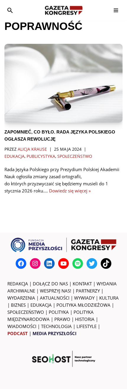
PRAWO (62, 319)
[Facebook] (21, 263)
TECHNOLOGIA (56, 326)
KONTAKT (82, 284)
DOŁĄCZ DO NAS (50, 284)
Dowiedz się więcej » (70, 191)
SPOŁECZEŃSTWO (25, 312)
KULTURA (109, 298)
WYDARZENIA (21, 298)
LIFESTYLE (86, 326)
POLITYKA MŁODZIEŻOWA (83, 305)
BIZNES (18, 305)
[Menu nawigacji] (116, 10)
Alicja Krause (32, 149)
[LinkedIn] (49, 263)
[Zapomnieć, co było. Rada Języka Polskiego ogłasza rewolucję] (63, 83)
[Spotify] (77, 263)
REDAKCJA (17, 284)
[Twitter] (92, 263)
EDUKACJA (41, 305)
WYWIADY (84, 298)
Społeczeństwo (74, 156)
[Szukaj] (10, 10)
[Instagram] (35, 263)
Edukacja (14, 156)
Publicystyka (41, 156)
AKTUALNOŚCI (54, 298)
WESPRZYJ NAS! (55, 291)
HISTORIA (85, 319)
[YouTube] (63, 263)
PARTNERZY (88, 291)
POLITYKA (59, 312)
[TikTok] (106, 263)
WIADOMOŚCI (21, 326)
